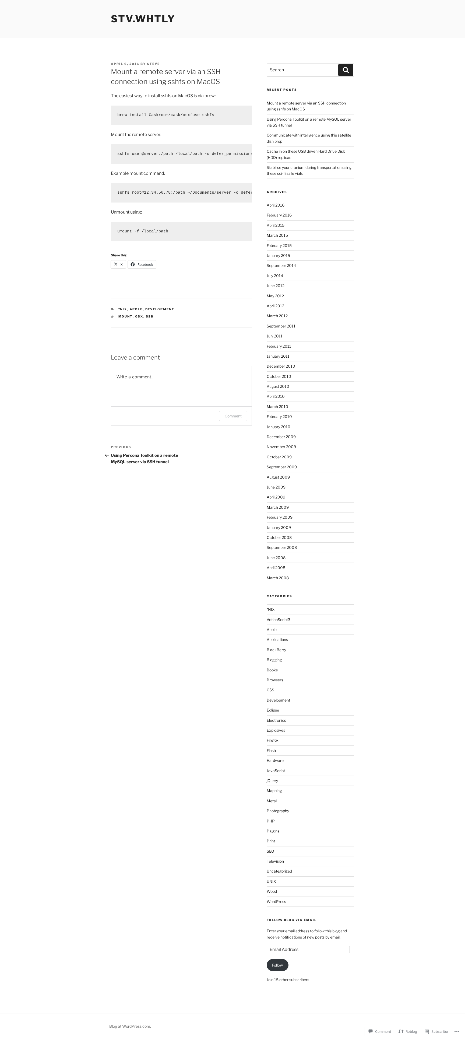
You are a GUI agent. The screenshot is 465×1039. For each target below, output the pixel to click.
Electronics (276, 720)
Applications (277, 639)
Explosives (276, 730)
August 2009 (278, 477)
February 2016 (279, 215)
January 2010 (278, 426)
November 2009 (281, 446)
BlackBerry (276, 649)
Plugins (273, 831)
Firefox (273, 740)
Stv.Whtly (143, 19)
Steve (153, 64)
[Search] (345, 70)
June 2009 (276, 487)
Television (275, 861)
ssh (150, 316)
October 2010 (279, 376)
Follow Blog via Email (292, 920)
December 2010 (281, 366)
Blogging (274, 659)
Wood (272, 891)
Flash (271, 750)
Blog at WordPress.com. (130, 1026)
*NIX (122, 309)
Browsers (275, 680)
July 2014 (275, 275)
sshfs (166, 95)
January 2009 (279, 527)
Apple (136, 309)
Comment (233, 416)
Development (160, 309)
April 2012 (275, 306)
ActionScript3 (278, 619)
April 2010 (276, 396)
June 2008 (276, 557)
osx (139, 316)
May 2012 (275, 296)
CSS (270, 690)
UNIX (271, 881)
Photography (278, 810)
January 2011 (278, 356)
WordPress (276, 901)
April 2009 (276, 497)
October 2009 (279, 457)
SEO (270, 851)
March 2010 (277, 406)
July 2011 (275, 336)
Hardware (275, 760)
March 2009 (278, 507)
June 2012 (275, 285)
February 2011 (279, 346)
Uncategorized (279, 871)
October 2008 (279, 537)
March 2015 (277, 235)
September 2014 (281, 265)
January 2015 (278, 255)
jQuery (272, 780)
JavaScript (276, 770)
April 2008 (276, 567)
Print (271, 841)
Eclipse (273, 710)
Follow (277, 965)
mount (125, 316)
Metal (272, 801)
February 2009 (280, 517)
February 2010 (279, 416)
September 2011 (281, 326)
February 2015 (279, 245)
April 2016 (275, 205)
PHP (271, 821)
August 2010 (278, 386)
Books (272, 670)
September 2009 (282, 467)
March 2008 (278, 578)
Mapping (274, 790)
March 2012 (277, 315)
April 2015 (275, 225)
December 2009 (281, 436)
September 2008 (282, 547)
